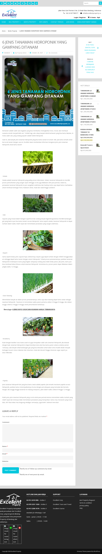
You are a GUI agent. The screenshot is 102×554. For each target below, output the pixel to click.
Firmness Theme (81, 551)
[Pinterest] (18, 3)
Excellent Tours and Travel (62, 504)
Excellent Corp (58, 500)
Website (5, 461)
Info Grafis (43, 22)
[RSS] (8, 3)
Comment (5, 422)
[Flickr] (4, 3)
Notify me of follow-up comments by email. (36, 469)
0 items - (95, 17)
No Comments (53, 53)
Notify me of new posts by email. (32, 474)
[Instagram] (36, 3)
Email (4, 454)
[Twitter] (11, 3)
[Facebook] (1, 3)
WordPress (97, 551)
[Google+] (25, 3)
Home (4, 22)
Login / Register (80, 17)
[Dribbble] (29, 3)
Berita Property (12, 31)
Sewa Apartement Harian (86, 22)
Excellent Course (58, 508)
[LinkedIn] (32, 3)
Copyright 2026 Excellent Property (11, 551)
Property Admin (21, 53)
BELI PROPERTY (14, 22)
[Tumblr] (22, 3)
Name (5, 446)
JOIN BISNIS (70, 22)
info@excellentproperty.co (92, 13)
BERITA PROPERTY (30, 22)
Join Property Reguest (87, 500)
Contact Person (57, 22)
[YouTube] (15, 3)
